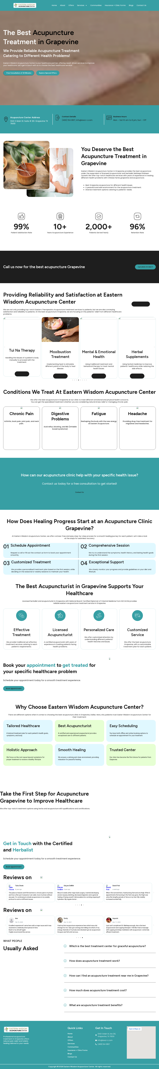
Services (80, 5)
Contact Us (141, 5)
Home (54, 5)
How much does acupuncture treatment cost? (98, 990)
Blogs (131, 5)
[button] (4, 347)
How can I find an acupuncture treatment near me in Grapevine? (109, 975)
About (62, 5)
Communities (96, 5)
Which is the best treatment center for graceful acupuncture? (107, 946)
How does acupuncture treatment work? (94, 960)
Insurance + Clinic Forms (115, 5)
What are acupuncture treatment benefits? (95, 1005)
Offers (71, 5)
